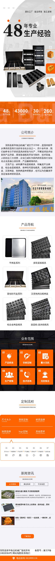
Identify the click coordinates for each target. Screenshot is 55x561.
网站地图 (17, 553)
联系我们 (26, 553)
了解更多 (27, 536)
